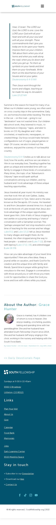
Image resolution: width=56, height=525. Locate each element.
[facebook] (19, 495)
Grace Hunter (11, 346)
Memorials (9, 438)
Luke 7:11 (37, 241)
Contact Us (11, 484)
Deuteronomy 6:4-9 (14, 157)
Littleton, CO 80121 (14, 392)
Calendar (8, 427)
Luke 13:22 (23, 231)
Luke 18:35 (10, 248)
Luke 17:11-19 (24, 245)
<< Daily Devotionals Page (22, 357)
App (22, 479)
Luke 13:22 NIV (19, 95)
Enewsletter (28, 473)
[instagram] (30, 495)
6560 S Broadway (12, 387)
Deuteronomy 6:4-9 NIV (24, 79)
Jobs (6, 446)
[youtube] (36, 495)
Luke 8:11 (8, 231)
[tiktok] (25, 495)
